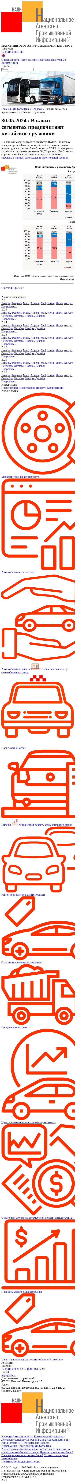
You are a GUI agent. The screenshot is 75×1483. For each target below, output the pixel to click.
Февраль (17, 303)
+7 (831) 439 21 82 (12, 1368)
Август (68, 303)
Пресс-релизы (28, 59)
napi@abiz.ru (8, 1375)
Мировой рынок (36, 1439)
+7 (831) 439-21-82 (12, 51)
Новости (14, 59)
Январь (5, 303)
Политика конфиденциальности (20, 1461)
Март (26, 303)
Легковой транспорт (13, 1439)
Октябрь (19, 315)
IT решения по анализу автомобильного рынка (35, 1451)
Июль (59, 303)
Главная (6, 108)
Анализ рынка (9, 1449)
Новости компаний (58, 1439)
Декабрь (40, 315)
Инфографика (45, 59)
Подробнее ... (9, 306)
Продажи (37, 108)
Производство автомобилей (56, 1452)
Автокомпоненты (22, 1436)
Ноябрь (29, 315)
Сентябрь (7, 315)
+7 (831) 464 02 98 (34, 1368)
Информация (9, 1445)
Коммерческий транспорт (49, 1436)
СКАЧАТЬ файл (11, 287)
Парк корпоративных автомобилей (22, 1455)
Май (43, 303)
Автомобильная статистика (35, 1449)
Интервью (60, 59)
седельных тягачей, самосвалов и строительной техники (35, 157)
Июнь (50, 303)
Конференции (9, 62)
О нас (4, 59)
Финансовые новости (37, 1442)
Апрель (35, 303)
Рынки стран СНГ (12, 1442)
